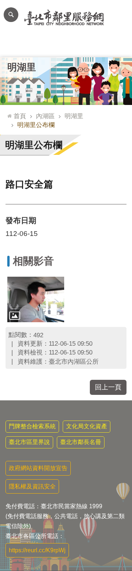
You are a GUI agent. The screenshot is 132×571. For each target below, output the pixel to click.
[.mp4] (35, 299)
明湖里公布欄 (36, 124)
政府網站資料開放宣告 (38, 468)
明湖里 (74, 116)
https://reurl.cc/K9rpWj (37, 550)
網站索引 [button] (11, 14)
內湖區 (45, 116)
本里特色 (92, 46)
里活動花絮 (119, 46)
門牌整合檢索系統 (32, 426)
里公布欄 (13, 46)
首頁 (20, 116)
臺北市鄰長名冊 (80, 442)
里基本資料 (66, 46)
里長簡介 (39, 46)
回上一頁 (108, 387)
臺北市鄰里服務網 (66, 17)
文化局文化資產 (86, 426)
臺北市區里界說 (29, 442)
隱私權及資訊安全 (32, 486)
